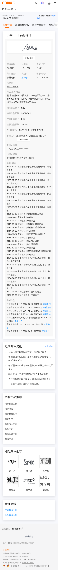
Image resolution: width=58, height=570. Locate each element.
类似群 (10, 82)
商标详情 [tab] (7, 24)
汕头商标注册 (11, 515)
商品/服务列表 (13, 91)
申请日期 (40, 73)
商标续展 (9, 408)
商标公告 (11, 300)
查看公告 (47, 304)
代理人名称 (12, 154)
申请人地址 (12, 145)
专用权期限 (12, 129)
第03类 (25, 77)
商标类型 (11, 73)
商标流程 (11, 162)
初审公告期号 (13, 107)
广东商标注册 (11, 510)
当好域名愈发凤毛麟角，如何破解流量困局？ (29, 378)
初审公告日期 (13, 113)
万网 (12, 15)
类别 (24, 73)
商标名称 (11, 63)
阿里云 (5, 15)
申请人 (10, 135)
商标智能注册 (11, 403)
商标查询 (9, 439)
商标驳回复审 (11, 413)
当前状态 (40, 63)
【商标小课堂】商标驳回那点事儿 (24, 383)
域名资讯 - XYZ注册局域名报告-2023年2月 (28, 373)
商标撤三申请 (11, 423)
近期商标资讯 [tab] (22, 24)
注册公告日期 (13, 124)
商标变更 (9, 428)
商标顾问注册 (11, 434)
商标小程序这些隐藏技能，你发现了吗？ (27, 351)
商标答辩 (9, 418)
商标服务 (20, 15)
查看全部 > (49, 346)
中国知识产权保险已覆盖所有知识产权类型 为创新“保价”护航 (29, 358)
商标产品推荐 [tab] (39, 24)
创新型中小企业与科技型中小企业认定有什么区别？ (30, 367)
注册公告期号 (13, 118)
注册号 (25, 63)
